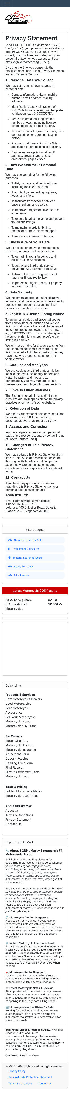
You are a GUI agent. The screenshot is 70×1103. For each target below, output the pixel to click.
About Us (12, 810)
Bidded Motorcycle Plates (23, 791)
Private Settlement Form (22, 772)
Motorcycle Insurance (20, 749)
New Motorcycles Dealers (23, 699)
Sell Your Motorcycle (20, 717)
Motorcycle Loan (17, 776)
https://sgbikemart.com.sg (22, 62)
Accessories (13, 712)
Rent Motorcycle (17, 708)
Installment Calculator (26, 548)
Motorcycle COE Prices (21, 795)
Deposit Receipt (16, 758)
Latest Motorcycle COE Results (35, 590)
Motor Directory (16, 741)
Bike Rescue (21, 575)
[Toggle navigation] (7, 3)
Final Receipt (14, 767)
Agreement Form (17, 754)
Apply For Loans (24, 566)
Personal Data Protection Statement (30, 1077)
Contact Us (13, 824)
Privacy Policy (17, 1071)
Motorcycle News (17, 721)
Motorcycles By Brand (21, 726)
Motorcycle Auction (19, 745)
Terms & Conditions (19, 815)
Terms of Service (27, 74)
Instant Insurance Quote (28, 557)
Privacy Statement (18, 819)
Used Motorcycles (18, 703)
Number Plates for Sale (28, 540)
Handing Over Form (19, 763)
